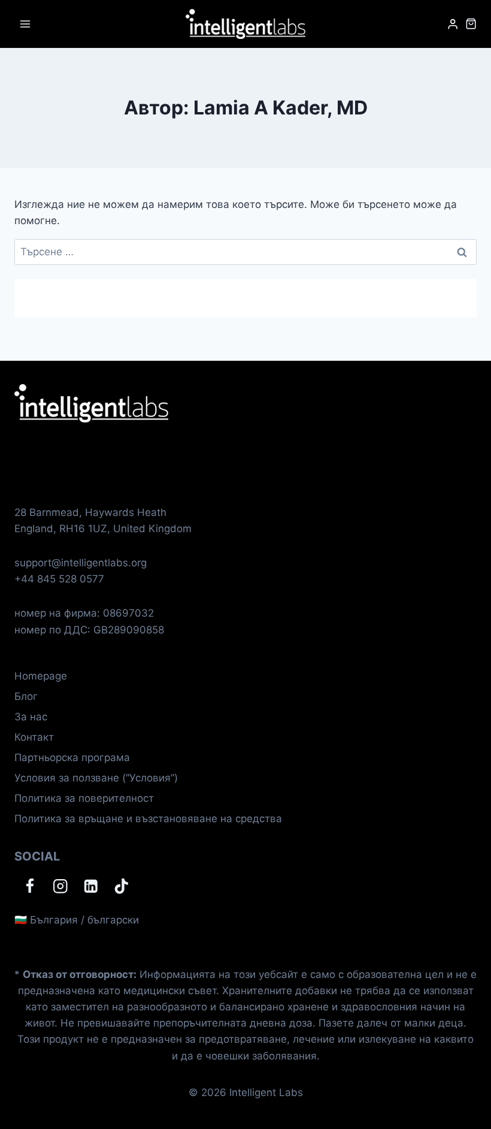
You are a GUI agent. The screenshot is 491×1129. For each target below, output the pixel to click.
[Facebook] (29, 886)
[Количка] (471, 23)
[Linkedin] (90, 886)
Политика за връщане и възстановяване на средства (148, 819)
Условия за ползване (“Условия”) (96, 778)
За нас (30, 717)
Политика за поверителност (84, 798)
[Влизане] (453, 24)
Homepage (40, 676)
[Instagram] (60, 886)
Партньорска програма (72, 757)
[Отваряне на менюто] (25, 23)
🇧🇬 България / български (76, 920)
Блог (26, 696)
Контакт (34, 737)
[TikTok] (121, 886)
